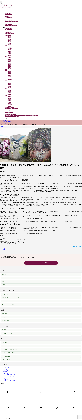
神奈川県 (10, 48)
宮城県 (9, 43)
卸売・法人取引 (8, 17)
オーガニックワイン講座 (8, 333)
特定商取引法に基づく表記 (9, 380)
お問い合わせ (6, 373)
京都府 (9, 72)
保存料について (8, 24)
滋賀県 (9, 76)
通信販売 (5, 378)
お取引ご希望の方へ (9, 107)
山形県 (9, 41)
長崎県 (9, 99)
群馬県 (9, 55)
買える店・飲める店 (9, 33)
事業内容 (4, 274)
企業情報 (7, 16)
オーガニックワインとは (8, 376)
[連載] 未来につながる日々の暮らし (10, 349)
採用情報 (5, 371)
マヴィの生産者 (8, 28)
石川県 (9, 64)
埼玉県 (9, 49)
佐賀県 (9, 98)
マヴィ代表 (2, 238)
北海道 (9, 36)
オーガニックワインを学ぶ (11, 25)
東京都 (9, 47)
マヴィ (4, 12)
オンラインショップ (7, 110)
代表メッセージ (8, 15)
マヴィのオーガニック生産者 (9, 300)
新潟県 (9, 63)
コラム (1, 126)
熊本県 (9, 100)
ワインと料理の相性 (7, 379)
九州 (6, 95)
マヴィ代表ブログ (9, 112)
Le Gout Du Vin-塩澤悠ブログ (12, 116)
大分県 (9, 102)
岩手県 (9, 40)
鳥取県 (9, 83)
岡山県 (9, 82)
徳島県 (9, 90)
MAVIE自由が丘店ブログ (10, 114)
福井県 (9, 75)
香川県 (9, 91)
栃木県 (9, 53)
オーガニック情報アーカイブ (9, 359)
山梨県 (9, 61)
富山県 (9, 66)
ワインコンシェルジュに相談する (41, 263)
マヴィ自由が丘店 (9, 32)
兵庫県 (9, 74)
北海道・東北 (8, 35)
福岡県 (9, 96)
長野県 (9, 60)
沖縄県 (9, 106)
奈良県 (9, 78)
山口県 (9, 87)
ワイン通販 (4, 317)
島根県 (9, 86)
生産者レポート (8, 29)
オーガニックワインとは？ (8, 294)
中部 (6, 56)
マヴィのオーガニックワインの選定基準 (14, 23)
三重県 (9, 68)
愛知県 (9, 57)
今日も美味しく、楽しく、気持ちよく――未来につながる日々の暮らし (21, 115)
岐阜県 (9, 67)
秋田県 (9, 39)
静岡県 (9, 59)
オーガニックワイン (7, 20)
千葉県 (9, 51)
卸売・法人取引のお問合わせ (11, 108)
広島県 (9, 84)
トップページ (6, 367)
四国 (6, 88)
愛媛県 (9, 92)
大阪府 (9, 71)
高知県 (9, 94)
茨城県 (9, 52)
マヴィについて (6, 369)
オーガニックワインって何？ (11, 21)
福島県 (9, 44)
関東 (6, 45)
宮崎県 (9, 103)
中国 (6, 80)
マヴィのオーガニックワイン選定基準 (11, 297)
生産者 (4, 27)
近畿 (6, 70)
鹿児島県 (10, 104)
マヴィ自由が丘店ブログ (8, 356)
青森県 (9, 37)
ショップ (5, 31)
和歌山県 (10, 79)
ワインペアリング (7, 118)
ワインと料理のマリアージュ (9, 346)
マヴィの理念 (8, 13)
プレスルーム (8, 19)
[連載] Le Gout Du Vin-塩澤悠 (8, 352)
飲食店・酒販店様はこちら (9, 374)
